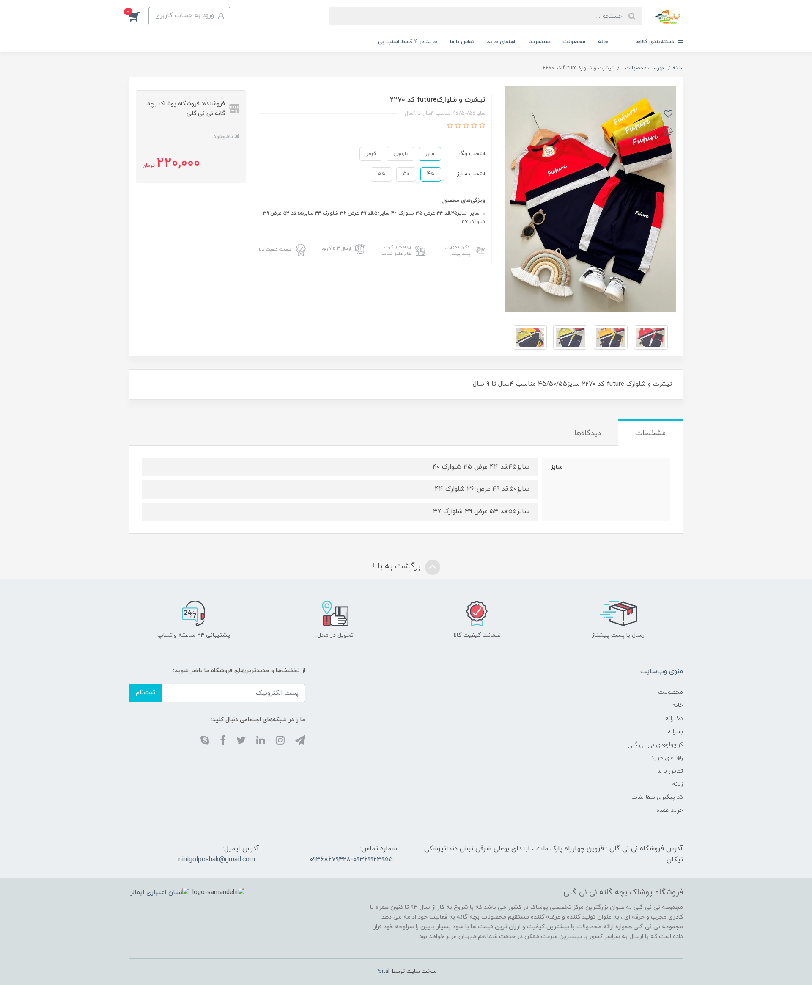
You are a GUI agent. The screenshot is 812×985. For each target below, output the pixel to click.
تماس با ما (462, 42)
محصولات (573, 42)
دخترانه (674, 719)
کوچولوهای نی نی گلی (655, 745)
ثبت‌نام (145, 692)
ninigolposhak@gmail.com (216, 859)
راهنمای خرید (502, 42)
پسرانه (675, 732)
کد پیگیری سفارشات (657, 797)
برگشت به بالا (397, 566)
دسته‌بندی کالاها (656, 42)
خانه (603, 42)
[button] (138, 16)
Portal (383, 971)
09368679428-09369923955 (351, 859)
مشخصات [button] (650, 433)
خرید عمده (669, 810)
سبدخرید (539, 42)
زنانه (677, 784)
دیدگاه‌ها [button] (587, 433)
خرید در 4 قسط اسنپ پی (407, 42)
